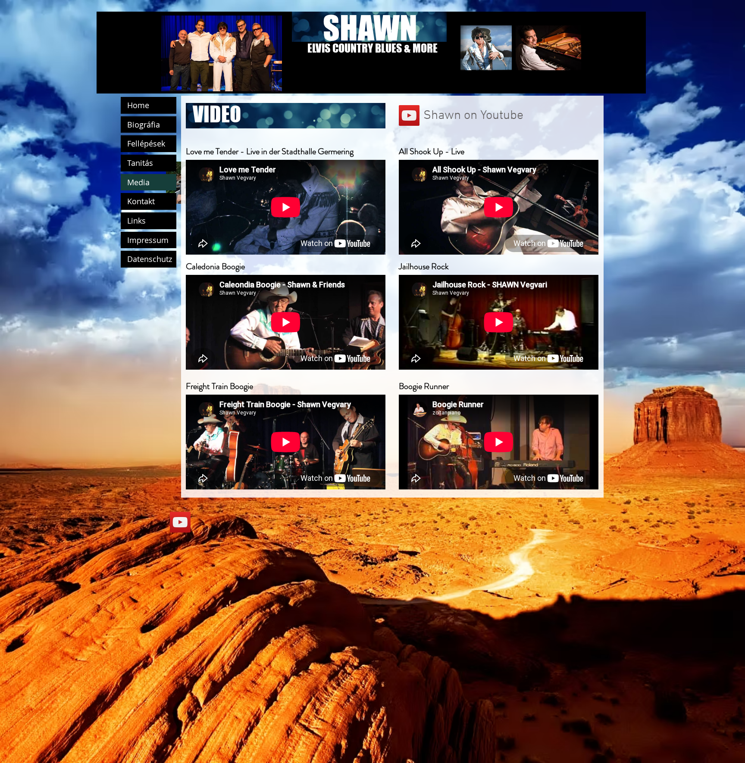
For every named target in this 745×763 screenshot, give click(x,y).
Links (136, 220)
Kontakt (141, 201)
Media (138, 182)
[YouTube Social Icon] (409, 115)
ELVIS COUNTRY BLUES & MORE (372, 48)
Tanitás (140, 163)
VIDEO (217, 114)
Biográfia (143, 124)
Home (138, 105)
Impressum (148, 240)
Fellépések (146, 143)
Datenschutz (149, 259)
